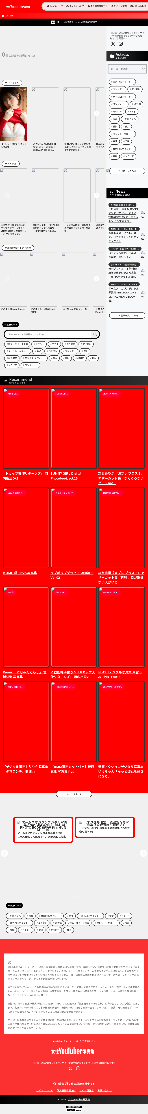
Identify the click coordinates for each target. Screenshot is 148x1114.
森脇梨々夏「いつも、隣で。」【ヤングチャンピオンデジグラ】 (123, 237)
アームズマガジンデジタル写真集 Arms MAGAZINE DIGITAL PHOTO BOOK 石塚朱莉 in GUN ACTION (43, 836)
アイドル (12, 163)
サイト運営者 (120, 6)
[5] (78, 896)
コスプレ (53, 351)
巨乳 (86, 351)
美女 (55, 358)
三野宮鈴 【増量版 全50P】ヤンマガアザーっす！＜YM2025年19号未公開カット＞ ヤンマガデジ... (123, 215)
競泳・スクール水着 (18, 344)
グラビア (12, 365)
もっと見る (72, 794)
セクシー (40, 344)
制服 (94, 358)
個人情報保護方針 (99, 6)
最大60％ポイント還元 (19, 247)
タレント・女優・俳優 (19, 351)
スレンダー (70, 351)
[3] (73, 896)
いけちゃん (13, 82)
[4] (76, 896)
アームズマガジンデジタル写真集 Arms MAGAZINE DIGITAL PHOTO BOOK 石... (123, 294)
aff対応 (80, 358)
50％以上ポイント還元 (36, 358)
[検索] (95, 334)
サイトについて (76, 6)
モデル (55, 344)
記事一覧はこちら (129, 315)
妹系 (69, 929)
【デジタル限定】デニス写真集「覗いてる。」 (122, 255)
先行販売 (70, 344)
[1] (69, 896)
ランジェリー (31, 365)
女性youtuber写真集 (79, 1099)
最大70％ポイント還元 (124, 81)
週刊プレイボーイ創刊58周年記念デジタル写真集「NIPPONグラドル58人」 (123, 272)
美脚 (67, 358)
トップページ (56, 6)
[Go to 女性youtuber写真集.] (3, 15)
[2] (71, 896)
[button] (7, 113)
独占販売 (12, 358)
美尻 (38, 351)
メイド (132, 111)
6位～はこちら (128, 170)
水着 (115, 118)
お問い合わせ (139, 6)
